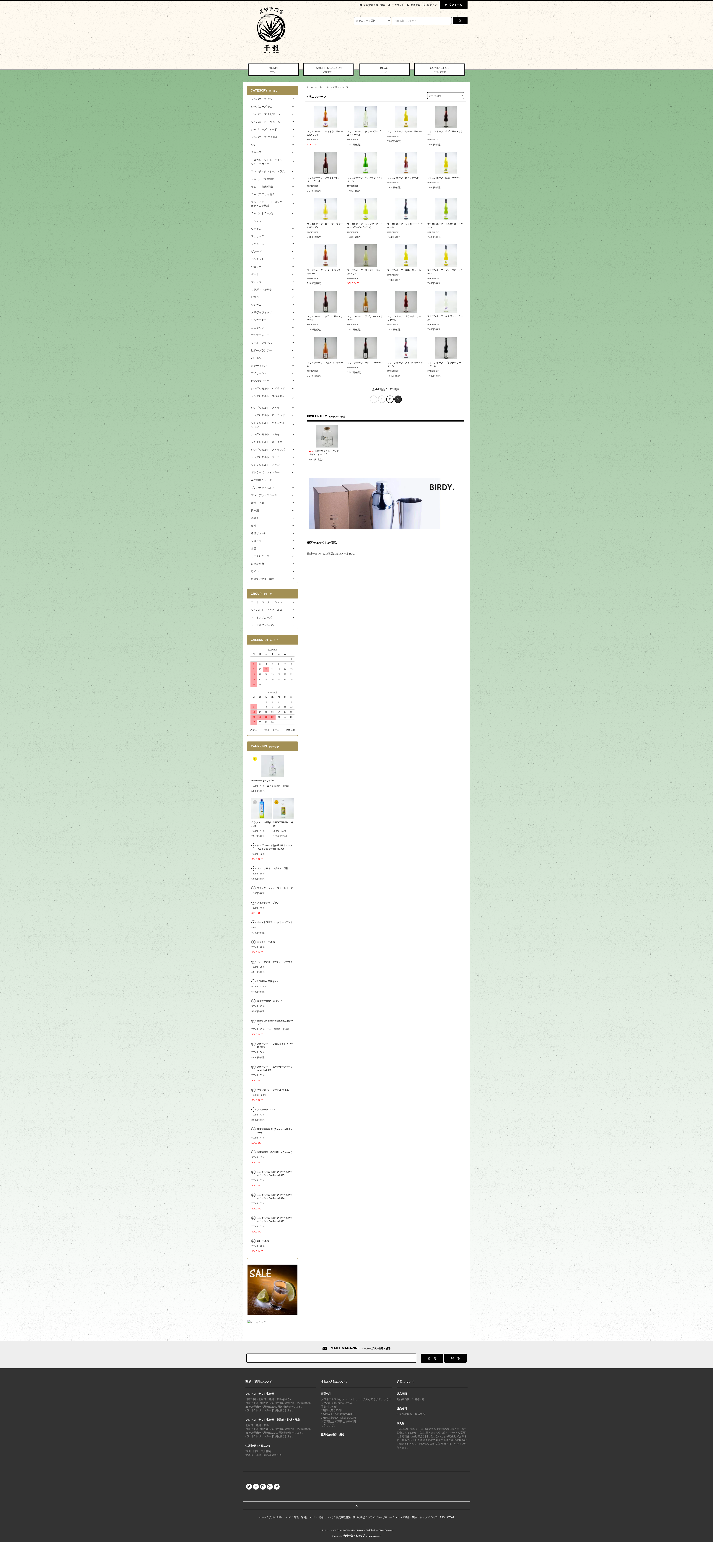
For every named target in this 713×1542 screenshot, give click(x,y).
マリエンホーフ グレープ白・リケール (445, 272)
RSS (442, 1517)
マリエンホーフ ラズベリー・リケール (445, 133)
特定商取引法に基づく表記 (350, 1517)
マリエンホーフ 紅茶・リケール (444, 177)
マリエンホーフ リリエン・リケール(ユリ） (365, 272)
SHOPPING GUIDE (329, 69)
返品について (326, 1517)
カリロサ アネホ (266, 942)
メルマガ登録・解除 (374, 5)
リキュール (322, 87)
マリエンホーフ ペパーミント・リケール (365, 179)
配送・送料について (305, 1517)
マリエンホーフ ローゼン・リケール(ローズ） (325, 226)
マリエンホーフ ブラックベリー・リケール (445, 364)
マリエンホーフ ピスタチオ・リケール (445, 226)
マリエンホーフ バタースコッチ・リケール (325, 272)
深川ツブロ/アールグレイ (269, 1001)
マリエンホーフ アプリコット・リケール (365, 318)
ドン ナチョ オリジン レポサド (275, 961)
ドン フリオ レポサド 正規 (272, 868)
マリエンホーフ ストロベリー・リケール (405, 364)
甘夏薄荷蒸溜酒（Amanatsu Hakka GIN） (275, 1131)
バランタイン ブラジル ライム (273, 1090)
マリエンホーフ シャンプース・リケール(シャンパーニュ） (365, 226)
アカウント (398, 5)
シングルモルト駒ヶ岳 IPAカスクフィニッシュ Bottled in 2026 (274, 847)
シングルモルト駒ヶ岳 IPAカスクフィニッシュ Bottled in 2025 (274, 1174)
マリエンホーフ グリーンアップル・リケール (364, 133)
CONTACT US (440, 69)
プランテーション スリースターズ (275, 888)
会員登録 (415, 5)
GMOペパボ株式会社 (367, 1530)
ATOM (450, 1517)
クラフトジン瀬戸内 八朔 (261, 824)
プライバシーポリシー (380, 1517)
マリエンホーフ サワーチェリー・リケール (405, 318)
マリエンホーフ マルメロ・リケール (325, 364)
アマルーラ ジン (266, 1109)
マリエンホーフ (340, 87)
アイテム (456, 4)
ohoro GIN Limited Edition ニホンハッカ (275, 1022)
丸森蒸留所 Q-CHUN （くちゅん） (275, 1152)
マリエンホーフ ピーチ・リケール (405, 131)
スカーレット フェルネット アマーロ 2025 (275, 1045)
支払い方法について (280, 1517)
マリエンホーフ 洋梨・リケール (404, 270)
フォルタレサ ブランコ (269, 902)
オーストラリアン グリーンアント (275, 922)
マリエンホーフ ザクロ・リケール (365, 362)
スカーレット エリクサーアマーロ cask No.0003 (275, 1068)
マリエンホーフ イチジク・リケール (445, 318)
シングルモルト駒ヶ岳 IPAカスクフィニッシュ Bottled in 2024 (274, 1197)
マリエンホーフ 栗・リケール (403, 177)
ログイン (432, 5)
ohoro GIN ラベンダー (262, 780)
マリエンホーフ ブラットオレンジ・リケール (324, 179)
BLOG (384, 69)
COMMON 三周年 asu (268, 981)
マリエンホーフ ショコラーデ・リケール (405, 226)
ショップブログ (428, 1517)
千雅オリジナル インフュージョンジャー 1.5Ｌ (326, 453)
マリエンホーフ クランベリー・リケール (325, 318)
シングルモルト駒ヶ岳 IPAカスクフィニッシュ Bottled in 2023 (274, 1220)
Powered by (337, 1536)
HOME (273, 69)
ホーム (309, 87)
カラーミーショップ (327, 1530)
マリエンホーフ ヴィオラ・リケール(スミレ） (325, 133)
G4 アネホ (263, 1241)
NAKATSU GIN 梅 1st (283, 824)
